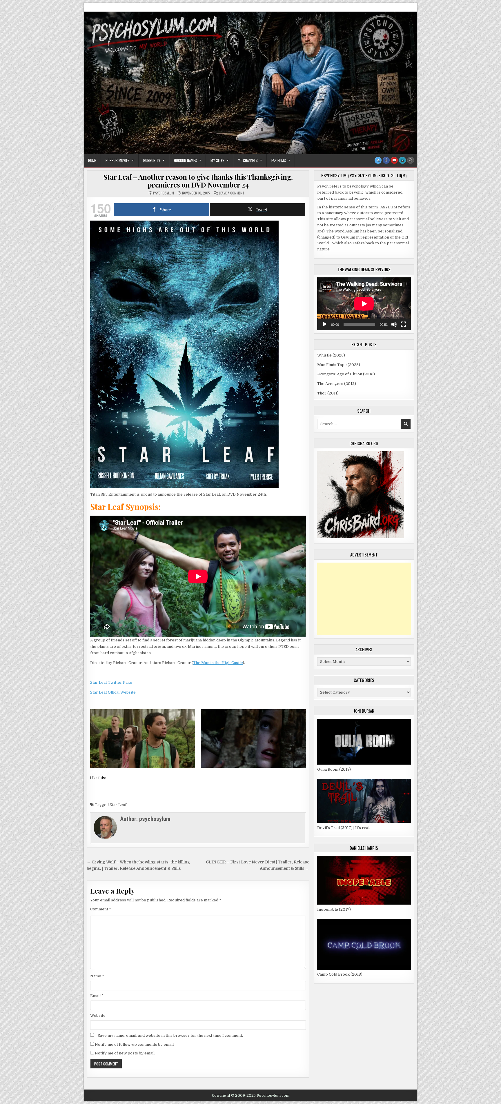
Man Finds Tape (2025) (338, 365)
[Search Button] (410, 160)
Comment (100, 909)
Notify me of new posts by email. (125, 1053)
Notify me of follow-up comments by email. (135, 1044)
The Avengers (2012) (336, 383)
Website (98, 1015)
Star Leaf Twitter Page (111, 682)
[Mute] (394, 324)
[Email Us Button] (402, 160)
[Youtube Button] (394, 160)
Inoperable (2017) (334, 909)
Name (97, 976)
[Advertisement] (364, 599)
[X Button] (378, 160)
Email (97, 996)
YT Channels (248, 160)
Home (92, 160)
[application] (364, 303)
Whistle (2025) (331, 355)
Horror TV (151, 160)
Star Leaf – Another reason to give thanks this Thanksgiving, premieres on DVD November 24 (198, 180)
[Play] (325, 324)
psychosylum (163, 193)
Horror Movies (118, 160)
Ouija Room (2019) (334, 769)
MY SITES (217, 160)
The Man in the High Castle (218, 663)
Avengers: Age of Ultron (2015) (346, 374)
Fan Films (278, 160)
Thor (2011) (328, 393)
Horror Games (185, 160)
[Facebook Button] (386, 160)
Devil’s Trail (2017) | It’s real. (343, 827)
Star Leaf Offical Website (113, 692)
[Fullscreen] (403, 324)
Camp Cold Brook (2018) (339, 974)
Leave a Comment (231, 193)
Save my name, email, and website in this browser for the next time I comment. (170, 1035)
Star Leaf (118, 805)
